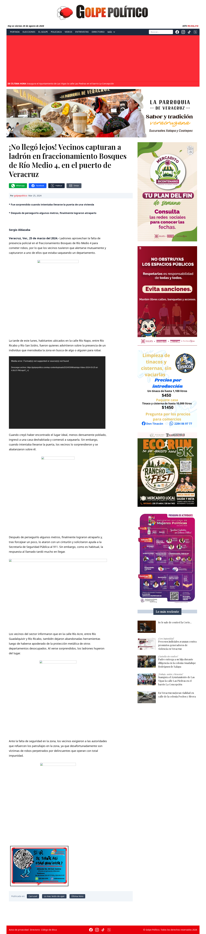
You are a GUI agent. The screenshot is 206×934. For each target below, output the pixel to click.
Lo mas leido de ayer (54, 896)
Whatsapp (20, 185)
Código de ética (49, 929)
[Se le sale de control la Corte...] (147, 627)
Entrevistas (82, 31)
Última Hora (77, 896)
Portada (15, 31)
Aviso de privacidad (19, 929)
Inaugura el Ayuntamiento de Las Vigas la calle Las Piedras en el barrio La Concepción (61, 83)
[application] (57, 392)
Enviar (76, 185)
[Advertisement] (103, 58)
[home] (103, 11)
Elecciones (29, 31)
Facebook (40, 185)
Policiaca (56, 31)
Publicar (58, 185)
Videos (68, 31)
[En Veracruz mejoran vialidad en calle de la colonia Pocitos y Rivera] (147, 697)
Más (110, 32)
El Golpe (43, 31)
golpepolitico (20, 195)
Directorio (98, 31)
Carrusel (33, 896)
